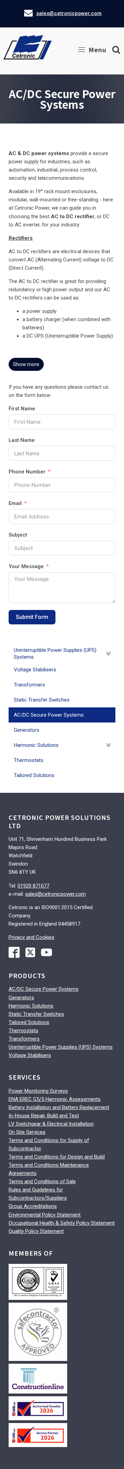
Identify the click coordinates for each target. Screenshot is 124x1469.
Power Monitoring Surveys (38, 1091)
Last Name (22, 440)
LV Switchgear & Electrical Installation (51, 1124)
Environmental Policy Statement (45, 1215)
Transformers (24, 1039)
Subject (18, 535)
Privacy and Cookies (31, 937)
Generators (21, 998)
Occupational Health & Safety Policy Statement (62, 1223)
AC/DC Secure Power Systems (44, 989)
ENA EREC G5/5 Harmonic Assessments (55, 1099)
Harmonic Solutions (31, 1006)
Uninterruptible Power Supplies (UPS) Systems (61, 1047)
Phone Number (27, 472)
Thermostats (23, 1030)
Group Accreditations (33, 1206)
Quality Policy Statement (36, 1231)
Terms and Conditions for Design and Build (57, 1157)
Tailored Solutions (29, 1022)
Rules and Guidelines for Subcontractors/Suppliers (38, 1194)
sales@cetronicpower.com (69, 13)
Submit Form (32, 617)
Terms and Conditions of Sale (42, 1181)
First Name (22, 409)
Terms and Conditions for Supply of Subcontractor (49, 1144)
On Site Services (27, 1132)
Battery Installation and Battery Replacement (59, 1107)
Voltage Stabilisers (30, 1055)
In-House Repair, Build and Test (44, 1116)
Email (15, 503)
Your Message (26, 566)
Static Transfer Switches (36, 1014)
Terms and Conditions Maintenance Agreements (49, 1169)
